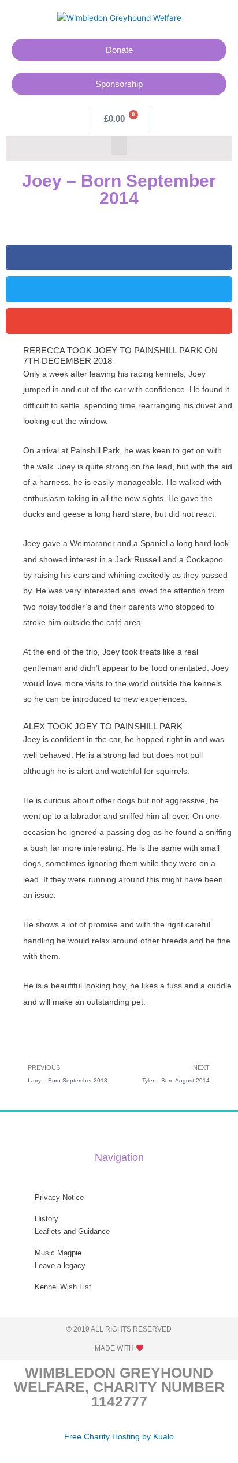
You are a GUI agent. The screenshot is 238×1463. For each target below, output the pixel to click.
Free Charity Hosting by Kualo (119, 1436)
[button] (119, 145)
